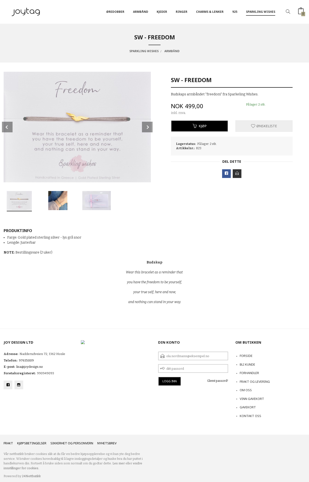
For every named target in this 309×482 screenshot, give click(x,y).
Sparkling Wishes (260, 12)
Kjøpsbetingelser (31, 443)
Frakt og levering (255, 381)
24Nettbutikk (31, 476)
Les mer (118, 463)
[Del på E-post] (237, 173)
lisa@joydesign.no (29, 367)
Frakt (8, 443)
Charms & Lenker (210, 12)
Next (147, 127)
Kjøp (203, 126)
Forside (246, 356)
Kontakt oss (250, 416)
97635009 (26, 360)
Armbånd (140, 12)
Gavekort (248, 407)
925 (234, 12)
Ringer (181, 12)
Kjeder (162, 12)
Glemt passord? (217, 381)
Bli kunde (247, 364)
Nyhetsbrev (107, 443)
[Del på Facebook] (226, 173)
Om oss (246, 390)
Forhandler (249, 373)
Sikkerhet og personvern (71, 443)
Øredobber (115, 12)
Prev (7, 127)
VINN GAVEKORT (252, 399)
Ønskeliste (266, 126)
